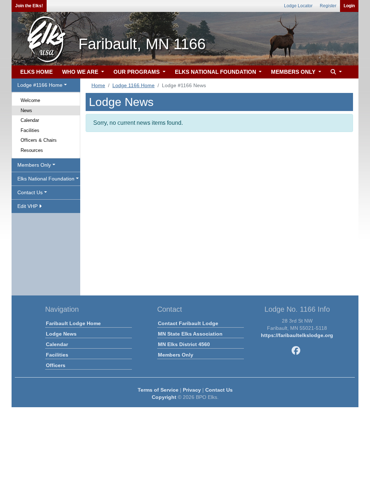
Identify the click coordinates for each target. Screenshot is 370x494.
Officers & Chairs (39, 140)
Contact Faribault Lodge (188, 323)
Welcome (30, 100)
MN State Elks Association (190, 334)
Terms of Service (158, 390)
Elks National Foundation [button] (45, 179)
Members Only (175, 355)
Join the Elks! (29, 5)
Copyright (164, 397)
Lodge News (61, 334)
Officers (55, 365)
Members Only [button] (34, 165)
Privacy (192, 390)
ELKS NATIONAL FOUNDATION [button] (216, 72)
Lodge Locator (298, 5)
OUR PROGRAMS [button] (137, 72)
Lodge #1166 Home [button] (40, 85)
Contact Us (219, 390)
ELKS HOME (36, 72)
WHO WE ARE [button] (81, 72)
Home (98, 85)
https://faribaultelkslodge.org (297, 335)
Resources (32, 150)
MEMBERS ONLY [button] (294, 72)
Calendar (30, 120)
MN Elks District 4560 (184, 344)
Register (328, 5)
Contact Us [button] (30, 192)
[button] (335, 72)
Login (349, 5)
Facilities (30, 130)
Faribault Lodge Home (73, 323)
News (26, 110)
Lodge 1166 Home (133, 85)
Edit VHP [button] (28, 206)
